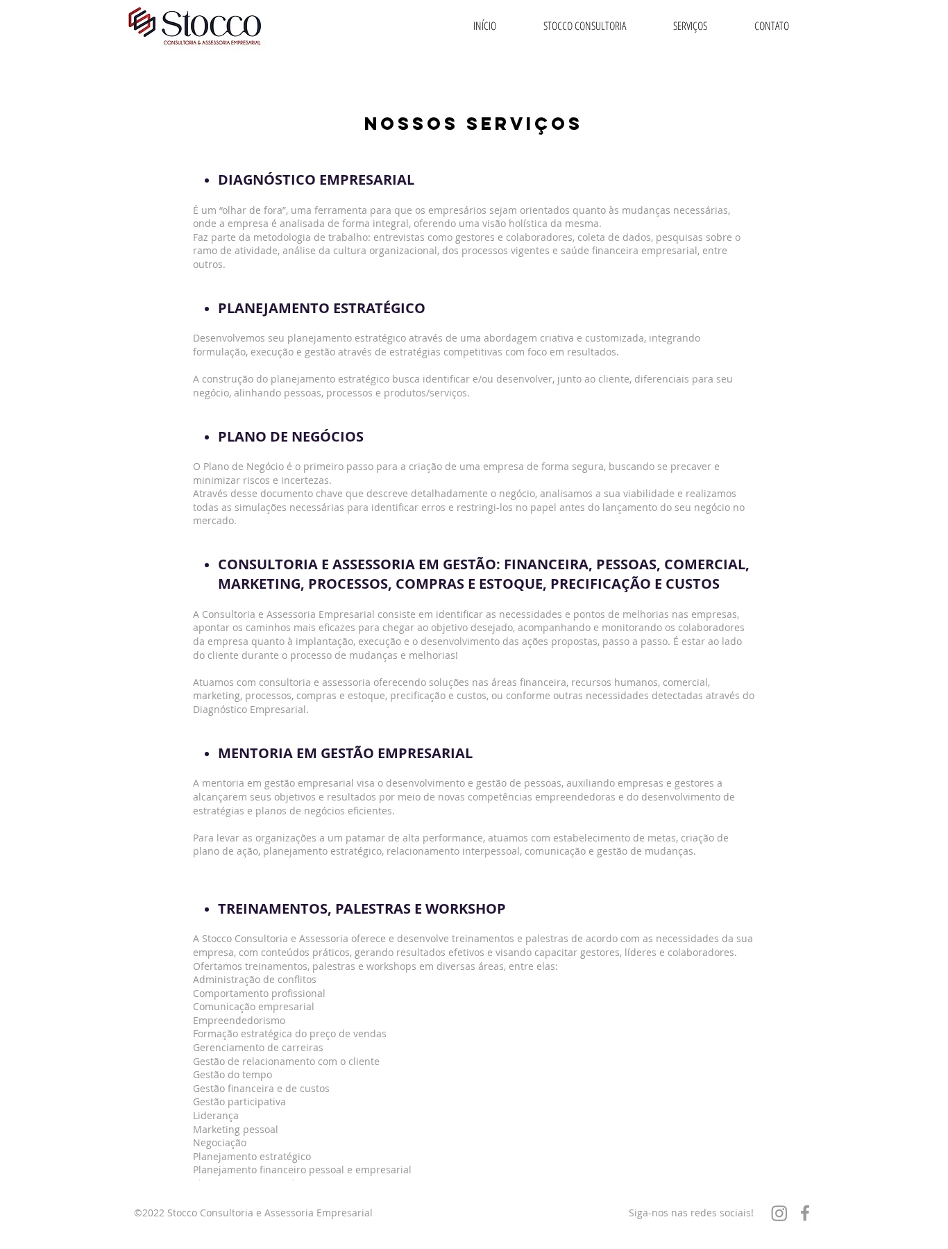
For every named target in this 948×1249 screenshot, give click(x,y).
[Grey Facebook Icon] (805, 1212)
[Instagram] (779, 1212)
